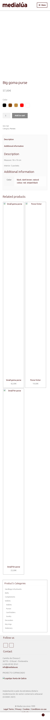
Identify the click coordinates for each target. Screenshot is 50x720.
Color (5, 100)
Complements (10, 597)
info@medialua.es (10, 667)
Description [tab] (9, 139)
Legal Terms (9, 709)
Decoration (9, 620)
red (24, 183)
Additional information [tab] (14, 146)
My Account (8, 716)
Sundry (8, 616)
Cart (38, 714)
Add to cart (20, 115)
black (19, 180)
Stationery (8, 628)
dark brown (27, 180)
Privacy (18, 709)
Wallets (8, 601)
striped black (32, 183)
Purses (12, 129)
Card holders (10, 612)
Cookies (26, 709)
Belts (7, 593)
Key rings (8, 624)
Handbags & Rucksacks (13, 589)
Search (25, 716)
